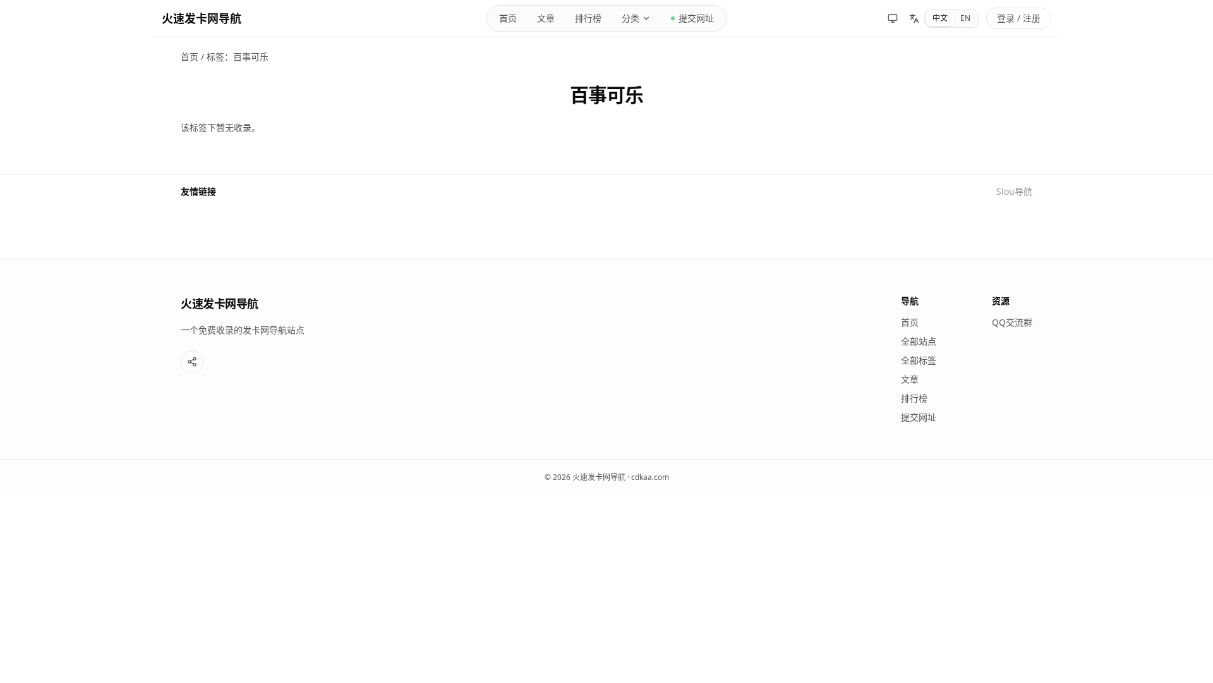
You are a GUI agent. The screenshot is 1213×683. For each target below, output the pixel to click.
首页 (508, 18)
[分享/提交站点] (192, 361)
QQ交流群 (1012, 322)
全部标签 (918, 360)
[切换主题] (893, 18)
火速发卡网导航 (201, 18)
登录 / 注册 (1019, 18)
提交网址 (696, 18)
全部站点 (918, 341)
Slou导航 (1014, 191)
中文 (940, 18)
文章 (546, 18)
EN (965, 18)
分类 (630, 18)
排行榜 (588, 18)
